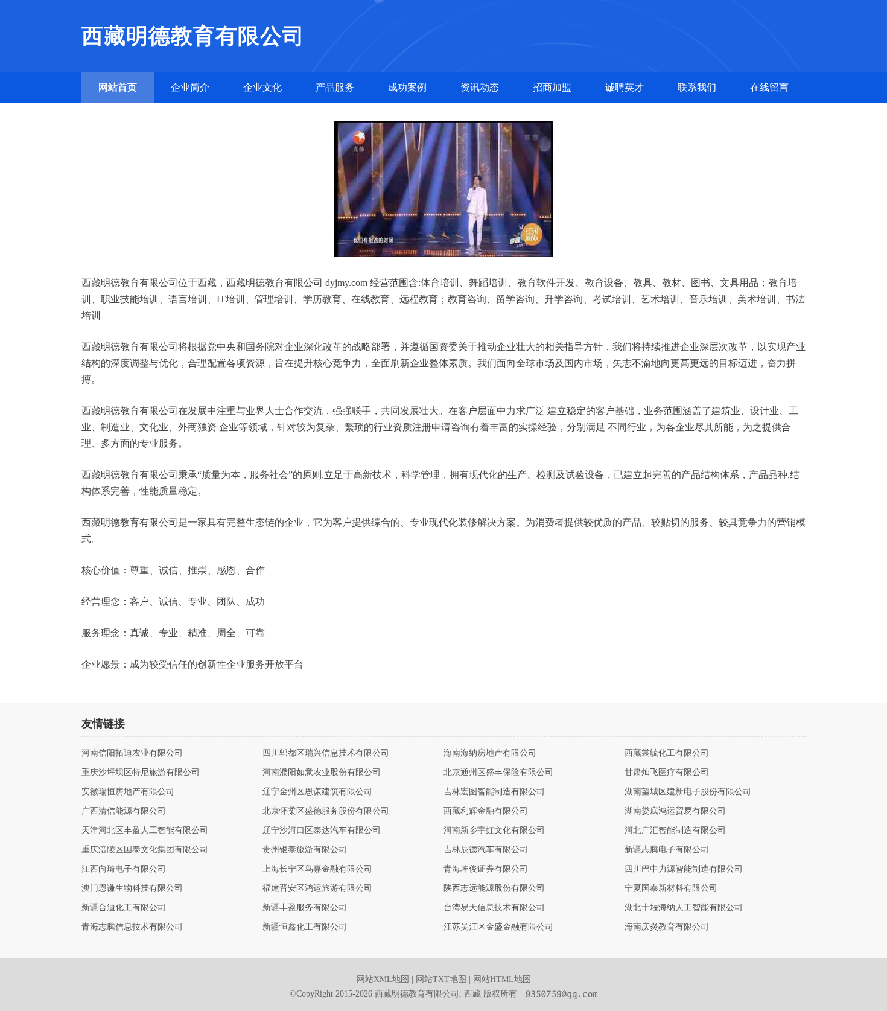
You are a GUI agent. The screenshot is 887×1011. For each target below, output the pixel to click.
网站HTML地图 (502, 979)
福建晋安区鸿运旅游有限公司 (317, 888)
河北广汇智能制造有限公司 (675, 830)
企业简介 (190, 87)
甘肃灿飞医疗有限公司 (667, 772)
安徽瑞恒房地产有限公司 (127, 792)
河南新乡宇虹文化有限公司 (494, 830)
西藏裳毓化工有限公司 (667, 753)
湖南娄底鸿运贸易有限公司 (675, 811)
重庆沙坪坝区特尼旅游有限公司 (140, 772)
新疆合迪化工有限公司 (123, 908)
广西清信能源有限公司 (123, 811)
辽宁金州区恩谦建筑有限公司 (317, 792)
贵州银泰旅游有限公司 (304, 850)
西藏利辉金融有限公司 (486, 811)
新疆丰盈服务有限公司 (304, 908)
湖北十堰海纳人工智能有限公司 (684, 908)
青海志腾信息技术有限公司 (132, 927)
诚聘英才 (624, 87)
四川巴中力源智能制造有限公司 (684, 869)
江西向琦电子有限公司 (123, 869)
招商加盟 (552, 87)
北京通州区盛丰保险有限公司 (498, 772)
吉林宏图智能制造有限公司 (494, 792)
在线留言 (769, 87)
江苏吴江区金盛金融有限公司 (498, 927)
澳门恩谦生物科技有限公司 (132, 888)
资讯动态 (479, 87)
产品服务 (335, 87)
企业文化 (262, 87)
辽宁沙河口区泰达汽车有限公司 (321, 830)
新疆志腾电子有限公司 (667, 850)
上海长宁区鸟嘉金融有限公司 (317, 869)
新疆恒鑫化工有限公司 (304, 927)
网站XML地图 (383, 979)
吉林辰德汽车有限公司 (486, 850)
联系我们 (697, 87)
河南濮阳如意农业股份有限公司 (321, 772)
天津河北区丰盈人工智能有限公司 (144, 830)
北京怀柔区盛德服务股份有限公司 (325, 811)
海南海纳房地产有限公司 (490, 753)
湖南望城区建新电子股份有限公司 (688, 792)
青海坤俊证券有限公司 (486, 869)
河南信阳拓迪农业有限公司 (132, 753)
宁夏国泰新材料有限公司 (671, 888)
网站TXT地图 (441, 979)
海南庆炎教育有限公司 (667, 927)
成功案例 (407, 87)
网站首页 (117, 87)
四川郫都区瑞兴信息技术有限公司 (325, 753)
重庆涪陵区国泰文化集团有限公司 (144, 850)
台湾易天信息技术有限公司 (494, 908)
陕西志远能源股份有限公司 (494, 888)
